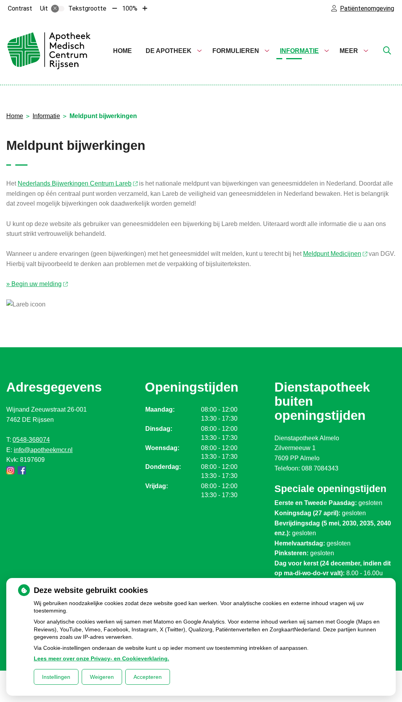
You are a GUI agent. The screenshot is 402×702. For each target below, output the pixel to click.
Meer (349, 50)
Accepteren (147, 677)
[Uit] (57, 8)
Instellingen (56, 677)
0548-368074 (31, 439)
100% (129, 8)
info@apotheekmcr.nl (43, 450)
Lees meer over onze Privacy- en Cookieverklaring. (101, 658)
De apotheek (169, 50)
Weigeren (102, 677)
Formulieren (235, 50)
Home (122, 50)
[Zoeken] (387, 51)
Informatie (299, 50)
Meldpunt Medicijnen (332, 253)
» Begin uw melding (34, 284)
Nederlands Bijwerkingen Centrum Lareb (75, 183)
